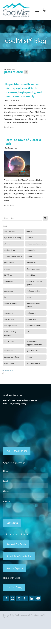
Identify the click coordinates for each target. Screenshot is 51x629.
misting (29, 256)
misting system (10, 231)
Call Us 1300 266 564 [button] (17, 451)
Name (5, 471)
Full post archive (7, 370)
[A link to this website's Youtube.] (38, 598)
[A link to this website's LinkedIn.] (32, 598)
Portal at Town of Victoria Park (22, 142)
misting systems (10, 325)
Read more (9, 127)
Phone (6, 491)
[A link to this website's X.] (19, 598)
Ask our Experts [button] (15, 568)
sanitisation (8, 351)
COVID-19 (8, 275)
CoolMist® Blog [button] (14, 587)
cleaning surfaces (33, 269)
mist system (31, 313)
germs (29, 297)
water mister (9, 363)
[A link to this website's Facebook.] (6, 598)
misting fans (31, 319)
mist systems (9, 319)
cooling (29, 231)
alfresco (7, 244)
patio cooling (9, 341)
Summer (30, 238)
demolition (31, 275)
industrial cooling (10, 303)
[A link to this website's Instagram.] (12, 598)
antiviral (7, 269)
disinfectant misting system (34, 283)
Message (6, 501)
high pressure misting (12, 238)
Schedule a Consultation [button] (19, 556)
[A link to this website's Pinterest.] (25, 598)
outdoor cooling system (36, 244)
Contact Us (12, 522)
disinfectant (8, 281)
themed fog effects (11, 357)
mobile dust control (34, 325)
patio (28, 332)
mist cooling (31, 250)
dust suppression (33, 291)
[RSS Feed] (3, 373)
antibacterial (31, 263)
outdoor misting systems (10, 333)
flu (5, 297)
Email (5, 481)
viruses (29, 357)
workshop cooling (33, 363)
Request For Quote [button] (16, 544)
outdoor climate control (13, 256)
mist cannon (8, 313)
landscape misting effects (33, 305)
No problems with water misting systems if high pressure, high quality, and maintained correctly (23, 90)
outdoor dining (9, 250)
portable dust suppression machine (35, 343)
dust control (8, 291)
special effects (32, 351)
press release (9, 263)
